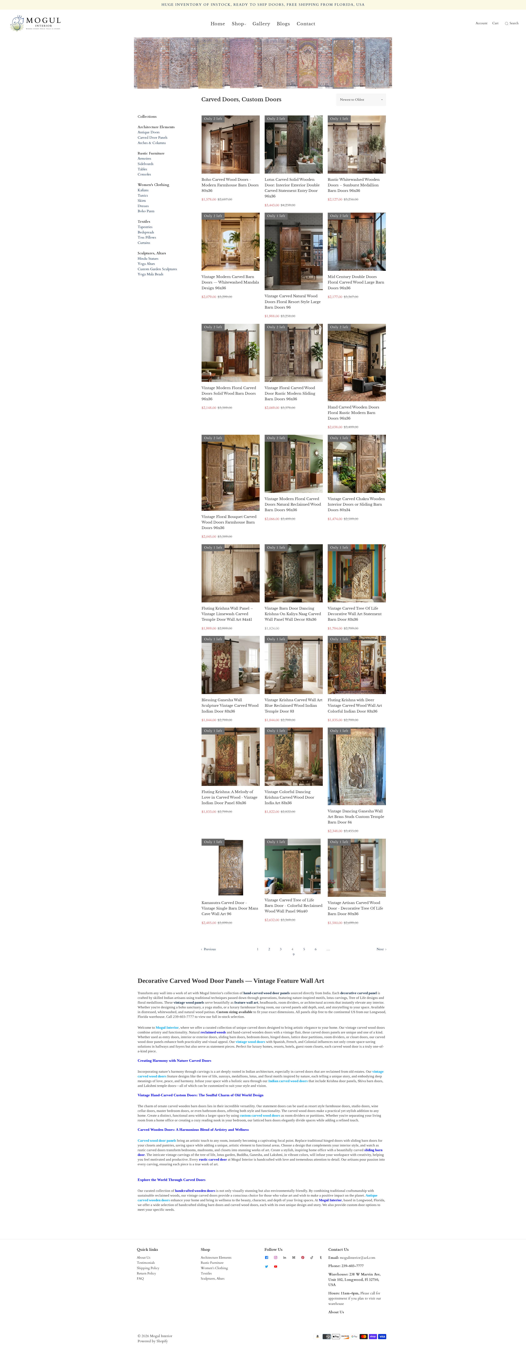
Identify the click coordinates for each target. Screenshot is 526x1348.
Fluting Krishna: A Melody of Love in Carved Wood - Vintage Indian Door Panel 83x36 (229, 797)
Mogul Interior (161, 1336)
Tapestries (145, 227)
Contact (306, 24)
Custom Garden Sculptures (157, 269)
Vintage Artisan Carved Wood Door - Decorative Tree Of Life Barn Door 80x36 (355, 908)
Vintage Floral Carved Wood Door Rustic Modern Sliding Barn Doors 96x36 (290, 393)
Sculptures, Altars (212, 1278)
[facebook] (266, 1257)
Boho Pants (146, 211)
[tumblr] (320, 1257)
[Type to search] (504, 23)
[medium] (293, 1257)
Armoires (144, 158)
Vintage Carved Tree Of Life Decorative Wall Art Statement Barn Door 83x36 (355, 614)
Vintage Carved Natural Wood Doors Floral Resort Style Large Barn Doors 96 (293, 301)
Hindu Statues (148, 258)
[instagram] (275, 1257)
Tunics (143, 195)
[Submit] (506, 23)
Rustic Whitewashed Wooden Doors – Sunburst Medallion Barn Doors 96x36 (354, 185)
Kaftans (143, 190)
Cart (495, 23)
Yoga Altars (146, 263)
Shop (238, 24)
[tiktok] (311, 1257)
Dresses (143, 206)
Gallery (261, 24)
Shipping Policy (148, 1268)
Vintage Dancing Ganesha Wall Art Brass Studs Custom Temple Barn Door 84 (356, 816)
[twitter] (266, 1266)
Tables (142, 169)
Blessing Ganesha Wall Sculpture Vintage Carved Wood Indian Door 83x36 (230, 705)
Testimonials (146, 1262)
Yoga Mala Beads (150, 274)
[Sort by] (361, 100)
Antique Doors (149, 132)
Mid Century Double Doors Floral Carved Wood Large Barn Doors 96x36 (356, 282)
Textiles (206, 1273)
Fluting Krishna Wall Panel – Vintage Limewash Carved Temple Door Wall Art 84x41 (227, 614)
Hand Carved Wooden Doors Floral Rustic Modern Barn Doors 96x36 (353, 413)
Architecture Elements (216, 1257)
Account (481, 23)
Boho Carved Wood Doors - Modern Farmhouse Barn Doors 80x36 (230, 185)
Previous (209, 949)
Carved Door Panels (152, 137)
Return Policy (146, 1273)
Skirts (142, 200)
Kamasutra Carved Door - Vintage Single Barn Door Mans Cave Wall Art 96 (230, 908)
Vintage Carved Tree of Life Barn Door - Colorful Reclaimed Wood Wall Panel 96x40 (293, 905)
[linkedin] (284, 1257)
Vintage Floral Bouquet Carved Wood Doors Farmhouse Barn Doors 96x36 (229, 522)
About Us (143, 1257)
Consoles (144, 174)
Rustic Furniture (212, 1262)
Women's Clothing (214, 1268)
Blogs (283, 24)
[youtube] (275, 1266)
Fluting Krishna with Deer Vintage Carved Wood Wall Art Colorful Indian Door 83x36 (355, 705)
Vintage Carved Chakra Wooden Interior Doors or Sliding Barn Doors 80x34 (356, 504)
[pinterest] (302, 1257)
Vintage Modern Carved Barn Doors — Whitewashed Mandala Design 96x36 (230, 282)
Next (380, 949)
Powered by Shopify (153, 1341)
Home (218, 24)
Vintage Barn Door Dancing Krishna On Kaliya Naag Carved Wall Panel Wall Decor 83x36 (293, 614)
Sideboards (145, 163)
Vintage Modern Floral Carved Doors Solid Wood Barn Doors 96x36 (229, 393)
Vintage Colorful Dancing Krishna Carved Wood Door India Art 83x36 (289, 797)
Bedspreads (146, 232)
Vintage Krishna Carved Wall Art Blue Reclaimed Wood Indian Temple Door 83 (293, 705)
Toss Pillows (147, 237)
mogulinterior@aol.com (357, 1257)
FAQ (140, 1278)
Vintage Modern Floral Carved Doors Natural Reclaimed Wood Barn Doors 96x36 (293, 504)
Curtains (144, 242)
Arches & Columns (152, 143)
